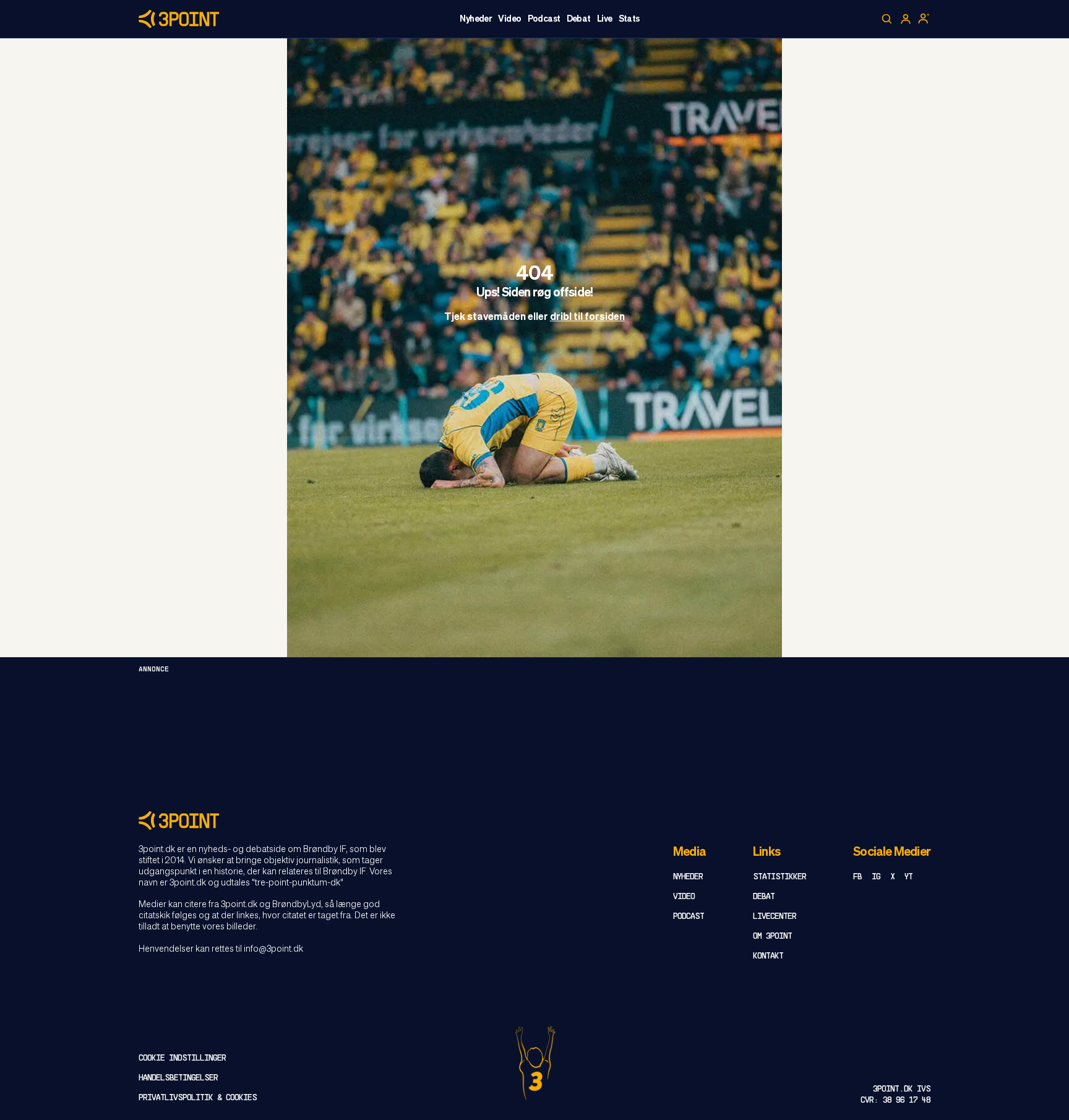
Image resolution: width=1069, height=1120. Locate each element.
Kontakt (768, 956)
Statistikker (779, 877)
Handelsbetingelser (178, 1078)
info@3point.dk (273, 949)
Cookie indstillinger (182, 1058)
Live (604, 19)
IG (876, 877)
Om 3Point (772, 937)
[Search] (887, 19)
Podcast (544, 19)
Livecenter (774, 917)
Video (509, 19)
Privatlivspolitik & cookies (198, 1098)
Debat (579, 19)
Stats (629, 19)
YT (908, 877)
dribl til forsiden (587, 318)
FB (857, 877)
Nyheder (476, 19)
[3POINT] (534, 820)
